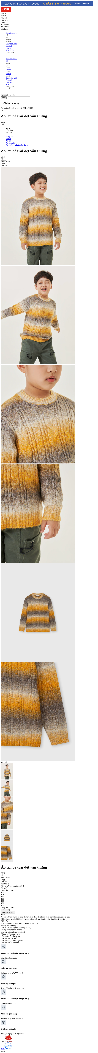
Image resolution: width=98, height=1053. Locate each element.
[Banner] (47, 6)
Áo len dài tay (11, 143)
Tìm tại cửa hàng (8, 912)
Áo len (8, 141)
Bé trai (8, 139)
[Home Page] (6, 11)
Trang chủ (9, 137)
